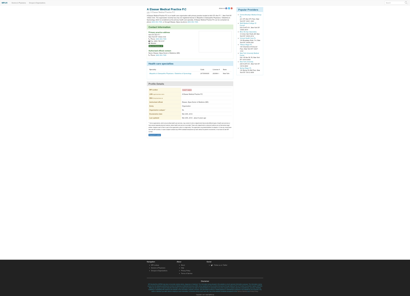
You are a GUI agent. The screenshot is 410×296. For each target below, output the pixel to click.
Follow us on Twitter (220, 265)
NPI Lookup (155, 265)
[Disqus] (190, 171)
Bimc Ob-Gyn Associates (248, 32)
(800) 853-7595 (157, 22)
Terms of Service (186, 273)
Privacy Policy (185, 271)
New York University (246, 62)
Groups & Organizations (37, 3)
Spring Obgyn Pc (245, 68)
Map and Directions (155, 46)
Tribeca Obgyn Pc (246, 44)
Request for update (154, 135)
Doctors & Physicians (19, 3)
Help (182, 268)
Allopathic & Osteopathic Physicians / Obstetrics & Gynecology (170, 73)
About (183, 265)
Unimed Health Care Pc (248, 38)
